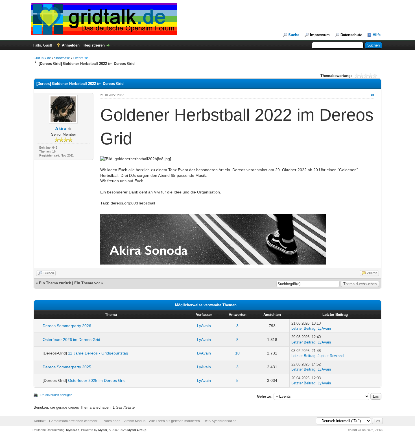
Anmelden (71, 45)
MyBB (102, 429)
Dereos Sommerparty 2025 (67, 367)
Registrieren (94, 45)
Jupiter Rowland (331, 356)
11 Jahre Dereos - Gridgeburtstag (98, 353)
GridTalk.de (42, 58)
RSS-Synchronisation (220, 421)
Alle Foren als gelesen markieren (174, 421)
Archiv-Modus (134, 421)
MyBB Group (137, 429)
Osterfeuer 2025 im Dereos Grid (97, 380)
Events (78, 58)
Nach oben (112, 421)
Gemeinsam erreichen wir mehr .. (74, 421)
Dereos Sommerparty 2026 (67, 325)
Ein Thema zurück (55, 283)
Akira (60, 128)
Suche (293, 35)
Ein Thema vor (87, 283)
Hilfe (377, 35)
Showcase (62, 58)
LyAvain (204, 325)
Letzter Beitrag (303, 328)
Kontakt (39, 421)
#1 (372, 95)
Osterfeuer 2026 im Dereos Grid (71, 339)
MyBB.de (72, 429)
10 (237, 353)
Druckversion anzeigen (56, 395)
